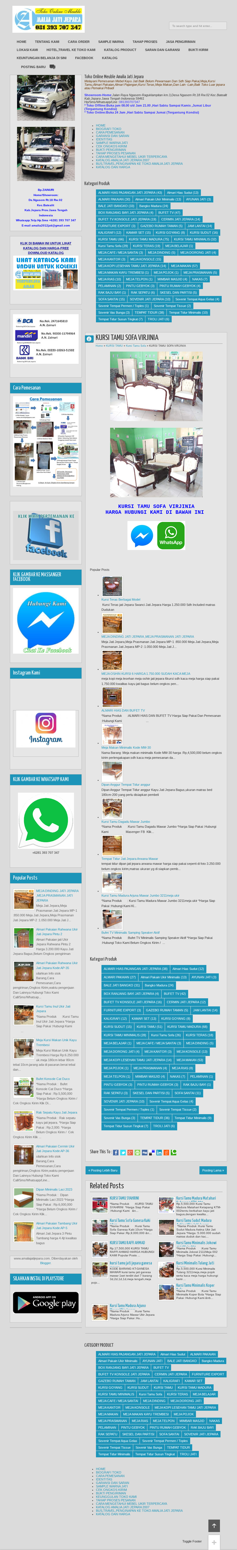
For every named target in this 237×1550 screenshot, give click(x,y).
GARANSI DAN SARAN (112, 136)
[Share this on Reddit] (166, 1153)
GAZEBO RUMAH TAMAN (159, 226)
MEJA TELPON (137, 279)
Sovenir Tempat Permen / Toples (121, 306)
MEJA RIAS (106, 279)
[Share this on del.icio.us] (152, 1153)
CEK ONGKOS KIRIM (111, 146)
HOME (21, 41)
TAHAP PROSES (145, 41)
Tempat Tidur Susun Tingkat (118, 319)
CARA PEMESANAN (110, 132)
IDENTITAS (104, 139)
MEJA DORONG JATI (195, 252)
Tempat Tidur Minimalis (185, 312)
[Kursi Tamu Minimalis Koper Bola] (166, 1292)
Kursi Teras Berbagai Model (120, 599)
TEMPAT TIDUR (146, 312)
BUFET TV (166, 212)
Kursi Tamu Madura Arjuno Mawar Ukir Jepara (128, 1308)
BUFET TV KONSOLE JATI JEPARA (124, 219)
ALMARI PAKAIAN (111, 199)
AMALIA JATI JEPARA (92, 339)
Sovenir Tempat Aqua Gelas (194, 299)
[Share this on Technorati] (173, 1153)
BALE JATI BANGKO (113, 206)
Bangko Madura (150, 206)
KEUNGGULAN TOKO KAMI (116, 1496)
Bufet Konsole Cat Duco (53, 1079)
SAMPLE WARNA (111, 41)
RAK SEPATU (140, 292)
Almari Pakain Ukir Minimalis (155, 199)
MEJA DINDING (159, 252)
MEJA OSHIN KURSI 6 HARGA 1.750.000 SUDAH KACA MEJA (145, 673)
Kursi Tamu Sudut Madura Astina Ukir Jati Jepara (194, 1223)
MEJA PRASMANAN (198, 272)
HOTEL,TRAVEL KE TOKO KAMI (71, 50)
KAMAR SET (135, 232)
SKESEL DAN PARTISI (176, 292)
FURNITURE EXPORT (114, 226)
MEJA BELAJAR (176, 246)
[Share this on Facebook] (115, 1153)
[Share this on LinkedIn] (159, 1153)
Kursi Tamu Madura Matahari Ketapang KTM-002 (196, 1200)
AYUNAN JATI (196, 199)
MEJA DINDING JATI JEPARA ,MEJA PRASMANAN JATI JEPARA (147, 636)
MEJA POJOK (164, 272)
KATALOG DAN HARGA (113, 167)
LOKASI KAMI (27, 50)
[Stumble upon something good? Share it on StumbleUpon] (137, 1153)
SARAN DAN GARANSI (162, 50)
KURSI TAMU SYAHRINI (124, 1198)
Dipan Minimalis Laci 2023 (54, 1189)
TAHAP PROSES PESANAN (116, 153)
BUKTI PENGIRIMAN (111, 149)
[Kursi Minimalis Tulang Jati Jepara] (166, 1270)
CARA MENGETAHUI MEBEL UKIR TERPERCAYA (131, 156)
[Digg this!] (144, 1153)
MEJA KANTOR (109, 259)
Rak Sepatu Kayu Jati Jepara (56, 1112)
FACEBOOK (84, 58)
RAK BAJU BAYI (109, 292)
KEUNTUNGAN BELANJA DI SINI (41, 58)
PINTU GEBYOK (138, 286)
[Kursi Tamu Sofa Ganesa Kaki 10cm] (100, 1227)
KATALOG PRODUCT (120, 50)
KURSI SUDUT (200, 232)
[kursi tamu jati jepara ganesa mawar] (100, 1270)
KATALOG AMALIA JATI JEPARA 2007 (122, 160)
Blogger (45, 1263)
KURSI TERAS (143, 246)
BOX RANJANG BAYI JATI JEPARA (123, 212)
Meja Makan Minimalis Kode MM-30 (126, 747)
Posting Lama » (213, 1170)
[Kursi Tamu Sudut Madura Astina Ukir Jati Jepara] (166, 1227)
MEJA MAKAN (181, 266)
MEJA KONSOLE (142, 259)
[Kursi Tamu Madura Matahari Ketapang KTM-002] (166, 1205)
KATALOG (110, 58)
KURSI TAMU (107, 239)
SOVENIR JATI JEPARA (147, 299)
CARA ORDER (79, 41)
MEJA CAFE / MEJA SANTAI (118, 252)
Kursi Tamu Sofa (109, 246)
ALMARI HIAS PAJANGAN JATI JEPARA (126, 192)
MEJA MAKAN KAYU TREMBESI (121, 272)
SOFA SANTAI (108, 299)
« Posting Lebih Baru (102, 1170)
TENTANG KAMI (47, 41)
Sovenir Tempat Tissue (170, 306)
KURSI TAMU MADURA (145, 239)
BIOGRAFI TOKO (108, 129)
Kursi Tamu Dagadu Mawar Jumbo (125, 821)
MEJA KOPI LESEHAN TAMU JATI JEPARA (129, 266)
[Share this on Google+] (130, 1153)
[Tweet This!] (123, 1153)
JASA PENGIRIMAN (180, 41)
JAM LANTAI (196, 226)
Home (99, 345)
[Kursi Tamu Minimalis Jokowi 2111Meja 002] (166, 1249)
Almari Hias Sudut (179, 192)
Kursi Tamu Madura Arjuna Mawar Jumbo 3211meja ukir (140, 895)
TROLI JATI (156, 319)
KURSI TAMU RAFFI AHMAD (127, 1243)
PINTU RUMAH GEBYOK (178, 286)
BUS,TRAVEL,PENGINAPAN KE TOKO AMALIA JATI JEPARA (139, 163)
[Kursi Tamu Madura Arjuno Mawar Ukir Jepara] (100, 1312)
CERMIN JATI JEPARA (177, 219)
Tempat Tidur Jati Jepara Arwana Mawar (129, 858)
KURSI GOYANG (168, 232)
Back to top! (214, 1526)
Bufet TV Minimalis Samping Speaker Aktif (130, 932)
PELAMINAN (107, 286)
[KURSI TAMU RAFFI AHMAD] (100, 1249)
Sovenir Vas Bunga (111, 312)
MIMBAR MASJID (170, 279)
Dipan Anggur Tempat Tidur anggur (125, 784)
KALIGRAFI (106, 232)
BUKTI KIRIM (198, 50)
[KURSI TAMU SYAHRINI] (100, 1205)
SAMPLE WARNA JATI (112, 143)
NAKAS (197, 279)
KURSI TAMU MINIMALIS (192, 239)
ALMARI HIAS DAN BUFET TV (123, 710)
